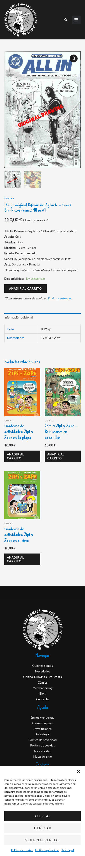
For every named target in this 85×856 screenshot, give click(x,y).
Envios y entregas (59, 298)
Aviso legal (67, 850)
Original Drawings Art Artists (42, 677)
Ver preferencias (42, 840)
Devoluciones (43, 728)
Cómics (9, 198)
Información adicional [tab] (18, 317)
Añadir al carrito (25, 288)
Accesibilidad (42, 751)
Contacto (42, 699)
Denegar (42, 828)
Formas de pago (42, 723)
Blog (42, 693)
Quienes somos (42, 665)
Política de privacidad (47, 850)
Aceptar (42, 816)
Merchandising (43, 688)
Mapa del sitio (42, 756)
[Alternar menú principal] (76, 20)
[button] (78, 771)
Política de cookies (22, 850)
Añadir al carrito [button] (15, 456)
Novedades (42, 671)
